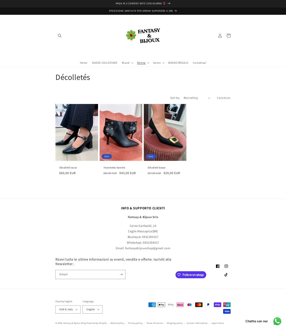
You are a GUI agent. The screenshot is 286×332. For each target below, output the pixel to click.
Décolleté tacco (68, 167)
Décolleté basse (156, 167)
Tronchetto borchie (114, 167)
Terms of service (155, 323)
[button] (59, 35)
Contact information (197, 323)
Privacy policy (135, 323)
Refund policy (117, 323)
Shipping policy (175, 323)
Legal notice (217, 323)
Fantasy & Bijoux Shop (74, 323)
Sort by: (175, 98)
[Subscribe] (121, 274)
